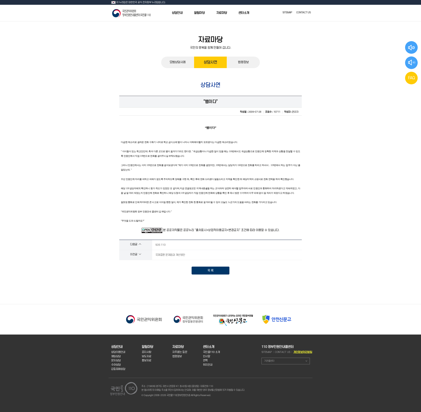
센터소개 (243, 13)
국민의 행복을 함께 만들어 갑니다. (210, 47)
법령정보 (243, 62)
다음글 (134, 244)
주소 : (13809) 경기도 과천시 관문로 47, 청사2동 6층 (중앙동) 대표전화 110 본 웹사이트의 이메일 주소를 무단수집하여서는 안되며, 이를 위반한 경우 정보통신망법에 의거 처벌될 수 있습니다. (193, 388)
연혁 (205, 360)
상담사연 (210, 62)
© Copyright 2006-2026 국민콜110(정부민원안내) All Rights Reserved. (176, 395)
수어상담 (116, 364)
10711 (272, 112)
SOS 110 (160, 244)
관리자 (291, 112)
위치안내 (207, 364)
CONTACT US (303, 12)
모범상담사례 (178, 62)
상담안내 (177, 13)
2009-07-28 (250, 112)
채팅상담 (116, 356)
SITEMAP (287, 12)
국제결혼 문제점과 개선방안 (170, 254)
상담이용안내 (118, 352)
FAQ (411, 78)
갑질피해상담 (118, 369)
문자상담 (116, 360)
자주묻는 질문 (179, 352)
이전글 (134, 254)
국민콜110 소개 (211, 352)
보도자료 (146, 356)
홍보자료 (146, 360)
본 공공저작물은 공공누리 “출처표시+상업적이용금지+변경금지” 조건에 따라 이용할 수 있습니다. (221, 230)
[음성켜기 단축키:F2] (411, 47)
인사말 (206, 356)
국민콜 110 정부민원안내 (131, 13)
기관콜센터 (269, 361)
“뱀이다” (210, 101)
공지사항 (146, 352)
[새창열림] (143, 314)
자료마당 (221, 13)
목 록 (211, 270)
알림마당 (199, 13)
